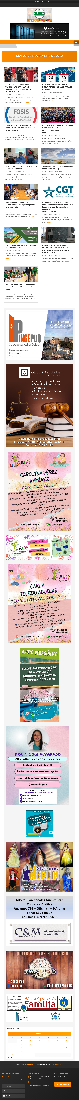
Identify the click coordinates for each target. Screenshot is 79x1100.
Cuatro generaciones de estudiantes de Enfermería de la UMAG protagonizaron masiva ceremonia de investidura (57, 128)
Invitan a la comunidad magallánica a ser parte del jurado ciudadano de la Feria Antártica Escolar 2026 (31, 46)
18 (48, 1047)
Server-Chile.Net (59, 1064)
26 (57, 1051)
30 (30, 1054)
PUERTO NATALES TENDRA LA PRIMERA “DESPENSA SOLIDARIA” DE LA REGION (20, 127)
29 (21, 1054)
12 (57, 1044)
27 (66, 1051)
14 (12, 1047)
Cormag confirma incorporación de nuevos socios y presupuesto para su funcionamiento (20, 204)
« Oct (7, 1057)
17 (39, 1047)
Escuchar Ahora (64, 1084)
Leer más (27, 102)
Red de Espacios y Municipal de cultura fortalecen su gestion (21, 167)
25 (48, 1051)
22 (21, 1051)
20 (66, 1047)
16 (30, 1047)
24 (39, 1051)
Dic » (11, 1057)
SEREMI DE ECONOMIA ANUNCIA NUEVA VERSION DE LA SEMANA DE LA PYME (57, 87)
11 (48, 1044)
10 (39, 1044)
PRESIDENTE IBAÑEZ (29, 1064)
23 (30, 1051)
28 (12, 1054)
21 (12, 1051)
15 (21, 1047)
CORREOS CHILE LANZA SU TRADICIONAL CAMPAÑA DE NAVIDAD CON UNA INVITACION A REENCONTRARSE (19, 88)
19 (57, 1047)
